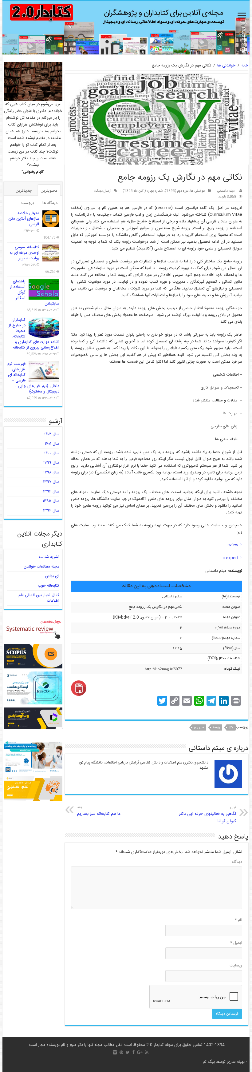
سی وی (199, 727)
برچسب (27, 203)
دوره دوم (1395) (176, 191)
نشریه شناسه (49, 557)
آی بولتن (52, 576)
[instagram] (115, 1052)
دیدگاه (237, 862)
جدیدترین (24, 190)
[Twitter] (127, 1052)
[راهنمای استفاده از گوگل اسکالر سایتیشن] (44, 289)
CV (231, 727)
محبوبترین (49, 190)
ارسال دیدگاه (102, 191)
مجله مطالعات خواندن (41, 566)
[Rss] (146, 1052)
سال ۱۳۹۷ (51, 482)
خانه (245, 65)
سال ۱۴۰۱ (52, 443)
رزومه (216, 727)
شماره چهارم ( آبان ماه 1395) (143, 191)
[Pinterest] (121, 1052)
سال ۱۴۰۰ (51, 453)
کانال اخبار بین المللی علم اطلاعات (38, 598)
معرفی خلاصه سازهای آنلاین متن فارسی (23, 219)
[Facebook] (133, 1052)
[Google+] (139, 1052)
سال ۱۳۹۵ (51, 501)
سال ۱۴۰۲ (51, 434)
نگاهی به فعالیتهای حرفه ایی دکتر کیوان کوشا (207, 814)
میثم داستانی (226, 191)
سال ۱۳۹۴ (51, 510)
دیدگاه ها (49, 203)
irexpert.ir (232, 558)
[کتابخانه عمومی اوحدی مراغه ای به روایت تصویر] (50, 253)
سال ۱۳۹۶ (51, 491)
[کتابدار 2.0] (126, 27)
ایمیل (236, 942)
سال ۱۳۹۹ (51, 463)
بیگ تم (209, 1061)
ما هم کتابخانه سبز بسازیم (98, 811)
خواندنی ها (226, 65)
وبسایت (236, 965)
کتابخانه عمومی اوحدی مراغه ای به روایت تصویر (24, 253)
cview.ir (234, 545)
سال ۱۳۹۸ (51, 472)
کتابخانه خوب (48, 585)
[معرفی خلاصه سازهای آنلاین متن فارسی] (50, 218)
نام (238, 920)
